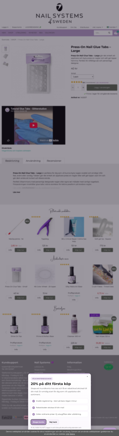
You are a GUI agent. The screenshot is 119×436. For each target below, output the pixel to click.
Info (67, 434)
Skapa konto (38, 422)
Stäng (72, 434)
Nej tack (53, 422)
